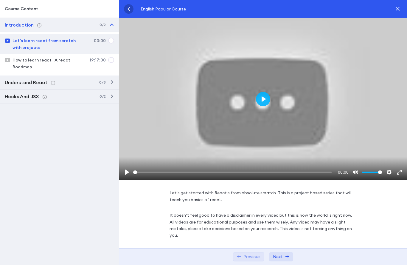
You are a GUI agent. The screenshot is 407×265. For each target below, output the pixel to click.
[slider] (232, 172)
